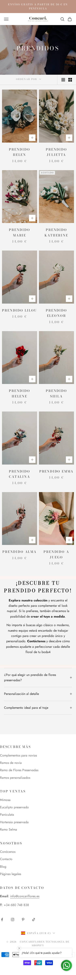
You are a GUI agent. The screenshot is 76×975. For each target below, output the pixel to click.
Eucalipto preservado (14, 807)
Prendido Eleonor (56, 313)
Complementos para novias (18, 755)
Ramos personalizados (15, 777)
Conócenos (7, 851)
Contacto (6, 859)
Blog (3, 866)
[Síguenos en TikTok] (34, 919)
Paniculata (7, 814)
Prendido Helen (19, 152)
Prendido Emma (56, 471)
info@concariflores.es (24, 896)
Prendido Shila (56, 393)
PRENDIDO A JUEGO (56, 554)
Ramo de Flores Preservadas (19, 770)
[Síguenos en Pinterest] (23, 919)
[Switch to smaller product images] (70, 79)
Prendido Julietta (56, 152)
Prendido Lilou (19, 310)
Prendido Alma (19, 551)
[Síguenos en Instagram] (13, 919)
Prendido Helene (19, 393)
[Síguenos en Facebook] (2, 919)
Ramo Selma (8, 829)
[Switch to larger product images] (63, 79)
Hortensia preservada (14, 822)
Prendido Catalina (19, 474)
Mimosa (5, 800)
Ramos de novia (11, 762)
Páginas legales (10, 874)
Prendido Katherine (56, 232)
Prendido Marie (19, 232)
